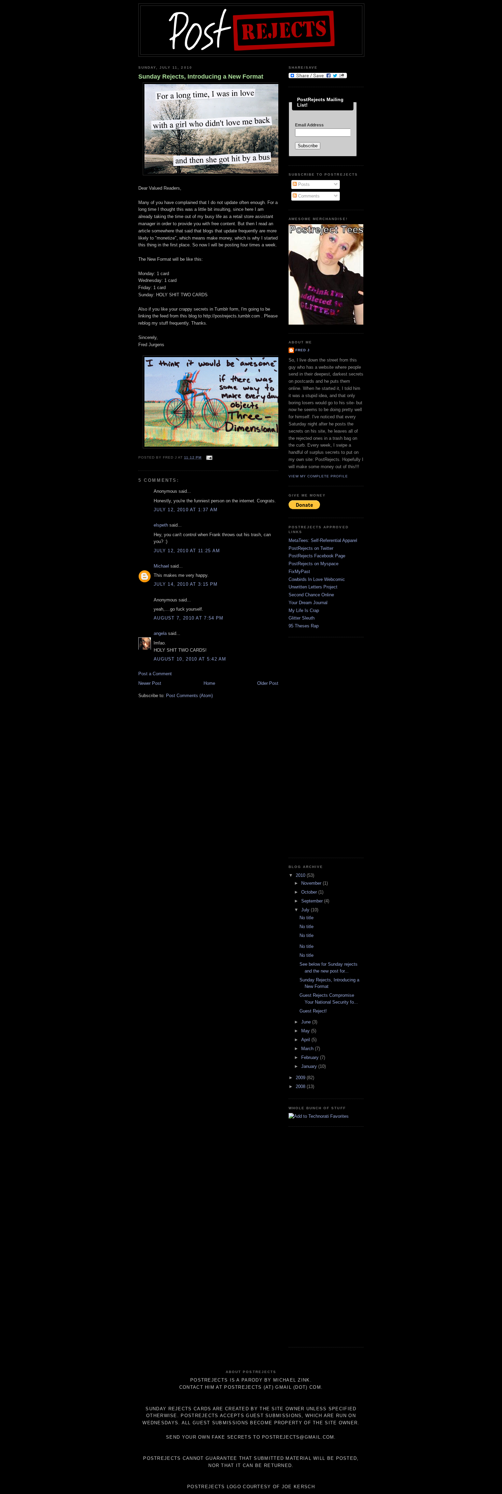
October (309, 892)
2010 (301, 875)
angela (160, 633)
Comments (308, 196)
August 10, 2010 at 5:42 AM (190, 659)
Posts (303, 184)
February (310, 1057)
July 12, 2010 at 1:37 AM (186, 509)
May (306, 1030)
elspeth (161, 525)
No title (306, 917)
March (308, 1048)
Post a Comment (155, 673)
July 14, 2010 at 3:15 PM (186, 584)
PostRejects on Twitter (311, 548)
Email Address (309, 125)
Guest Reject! (313, 1011)
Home (209, 683)
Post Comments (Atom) (189, 695)
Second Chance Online (311, 594)
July (306, 909)
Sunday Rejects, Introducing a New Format (200, 76)
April (306, 1039)
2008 (301, 1086)
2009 (301, 1077)
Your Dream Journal (308, 602)
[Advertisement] (316, 746)
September (312, 901)
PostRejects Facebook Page (317, 555)
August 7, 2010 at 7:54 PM (189, 618)
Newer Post (149, 683)
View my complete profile (318, 476)
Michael (161, 566)
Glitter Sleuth (302, 618)
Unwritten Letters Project (313, 586)
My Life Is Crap (304, 610)
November (312, 883)
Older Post (267, 683)
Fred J (302, 350)
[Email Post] (208, 457)
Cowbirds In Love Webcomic (317, 579)
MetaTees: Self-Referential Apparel (323, 540)
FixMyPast (299, 571)
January (309, 1066)
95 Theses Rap (304, 625)
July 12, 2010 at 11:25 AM (187, 550)
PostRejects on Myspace (313, 563)
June (306, 1021)
